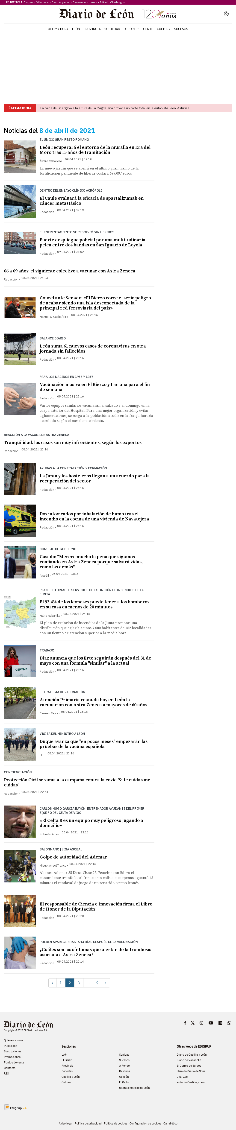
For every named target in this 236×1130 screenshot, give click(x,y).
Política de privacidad (88, 1123)
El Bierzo (67, 1060)
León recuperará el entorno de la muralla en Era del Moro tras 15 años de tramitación (95, 150)
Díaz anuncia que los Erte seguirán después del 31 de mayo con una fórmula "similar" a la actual (95, 660)
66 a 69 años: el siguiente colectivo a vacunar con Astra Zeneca (69, 271)
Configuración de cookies (145, 1123)
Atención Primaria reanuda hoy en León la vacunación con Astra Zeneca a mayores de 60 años (93, 702)
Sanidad (124, 1054)
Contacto (9, 1068)
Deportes (131, 29)
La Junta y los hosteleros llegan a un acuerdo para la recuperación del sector (95, 478)
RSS (6, 1073)
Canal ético (170, 1123)
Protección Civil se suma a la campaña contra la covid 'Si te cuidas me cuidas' (77, 782)
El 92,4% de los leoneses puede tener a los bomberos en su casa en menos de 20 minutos (94, 604)
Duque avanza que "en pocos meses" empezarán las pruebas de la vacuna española (94, 744)
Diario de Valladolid (189, 1060)
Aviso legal (65, 1123)
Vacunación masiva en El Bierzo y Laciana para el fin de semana (95, 387)
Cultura (164, 29)
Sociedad (112, 29)
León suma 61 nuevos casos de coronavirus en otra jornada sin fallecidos (93, 348)
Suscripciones (12, 1051)
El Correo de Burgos (189, 1065)
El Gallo (124, 1082)
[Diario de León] (117, 13)
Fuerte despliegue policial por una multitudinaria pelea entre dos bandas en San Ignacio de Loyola (92, 242)
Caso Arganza (61, 2)
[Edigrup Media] (15, 1106)
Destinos (124, 1071)
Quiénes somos (13, 1040)
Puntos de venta (14, 1062)
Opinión (124, 1076)
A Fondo (124, 1065)
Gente (148, 29)
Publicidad (10, 1046)
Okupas (28, 2)
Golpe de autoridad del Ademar (73, 857)
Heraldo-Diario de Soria (191, 1071)
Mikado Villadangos (112, 2)
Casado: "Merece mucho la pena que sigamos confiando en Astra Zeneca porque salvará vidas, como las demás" (91, 562)
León (76, 29)
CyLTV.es (182, 1076)
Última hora (58, 29)
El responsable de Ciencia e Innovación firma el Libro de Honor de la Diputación (96, 906)
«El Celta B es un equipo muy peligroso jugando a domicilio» (91, 823)
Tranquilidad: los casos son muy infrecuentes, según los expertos (73, 443)
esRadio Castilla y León (191, 1082)
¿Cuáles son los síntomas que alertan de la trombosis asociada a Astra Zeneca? (95, 952)
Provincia (92, 29)
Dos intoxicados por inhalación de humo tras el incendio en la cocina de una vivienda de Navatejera (94, 516)
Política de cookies (115, 1123)
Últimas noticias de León (134, 1087)
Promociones (12, 1057)
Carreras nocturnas (85, 2)
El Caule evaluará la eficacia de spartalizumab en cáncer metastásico (92, 201)
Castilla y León (71, 1076)
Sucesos (181, 29)
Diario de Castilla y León (192, 1054)
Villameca (42, 2)
